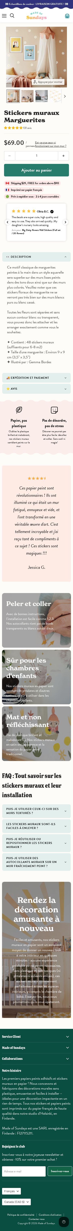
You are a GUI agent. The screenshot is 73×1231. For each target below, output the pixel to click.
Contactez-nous (37, 1219)
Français (9, 1191)
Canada (14, 1201)
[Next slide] (64, 96)
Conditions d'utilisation (50, 1215)
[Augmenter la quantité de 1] (63, 155)
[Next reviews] (65, 222)
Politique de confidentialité (20, 1215)
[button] (13, 96)
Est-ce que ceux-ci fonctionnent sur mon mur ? (50, 144)
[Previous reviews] (7, 222)
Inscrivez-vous (60, 1171)
